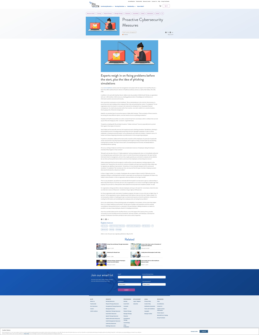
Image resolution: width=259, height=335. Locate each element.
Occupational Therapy (127, 319)
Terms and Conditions (149, 308)
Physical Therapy (108, 13)
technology (118, 229)
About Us (92, 301)
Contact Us (154, 1)
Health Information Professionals (117, 225)
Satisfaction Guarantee (149, 306)
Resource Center (147, 1)
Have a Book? (140, 6)
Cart (160, 6)
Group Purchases (165, 1)
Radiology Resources (110, 326)
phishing (112, 229)
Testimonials (139, 1)
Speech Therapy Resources (112, 316)
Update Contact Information (161, 309)
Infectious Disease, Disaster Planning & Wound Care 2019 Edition (116, 261)
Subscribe (135, 303)
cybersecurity (104, 229)
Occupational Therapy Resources (113, 306)
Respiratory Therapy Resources (113, 311)
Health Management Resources (113, 321)
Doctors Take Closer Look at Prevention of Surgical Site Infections (151, 245)
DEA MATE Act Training (162, 315)
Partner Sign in (160, 312)
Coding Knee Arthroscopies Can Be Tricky (150, 252)
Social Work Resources (111, 313)
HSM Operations (146, 225)
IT (152, 225)
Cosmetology (127, 322)
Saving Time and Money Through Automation (117, 244)
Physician (126, 316)
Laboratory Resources (111, 323)
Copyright (146, 311)
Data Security (104, 225)
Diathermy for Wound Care (113, 252)
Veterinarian (150, 13)
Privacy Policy (147, 301)
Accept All (204, 331)
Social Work (135, 13)
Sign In (166, 6)
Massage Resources (110, 308)
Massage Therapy (119, 13)
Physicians (127, 13)
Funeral (157, 13)
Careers (92, 308)
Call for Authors (94, 311)
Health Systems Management (129, 32)
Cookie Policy (147, 303)
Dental (142, 13)
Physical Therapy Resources (112, 303)
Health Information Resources (113, 318)
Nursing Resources (110, 301)
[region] (129, 331)
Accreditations (131, 1)
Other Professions (126, 325)
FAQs (159, 1)
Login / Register (137, 301)
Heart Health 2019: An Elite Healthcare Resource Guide (150, 261)
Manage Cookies (148, 313)
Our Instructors (93, 306)
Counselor (126, 306)
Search (162, 13)
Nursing (99, 13)
